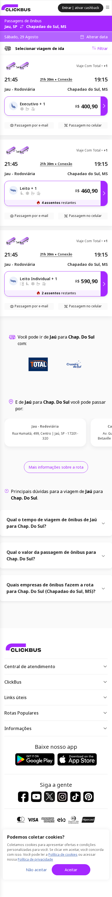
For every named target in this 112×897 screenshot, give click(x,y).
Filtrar (102, 48)
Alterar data (97, 37)
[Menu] (108, 8)
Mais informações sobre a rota (56, 467)
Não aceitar (36, 869)
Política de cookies (62, 854)
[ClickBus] (16, 7)
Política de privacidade (35, 859)
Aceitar (71, 869)
